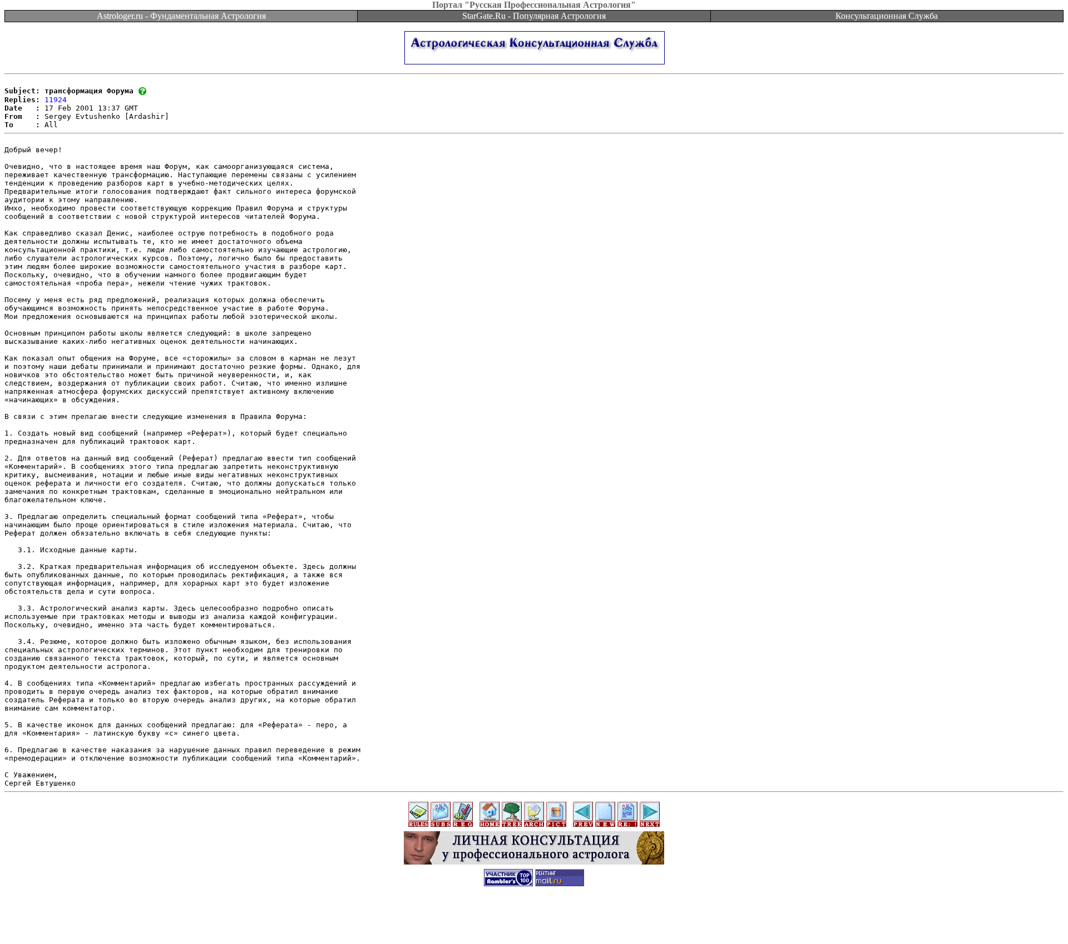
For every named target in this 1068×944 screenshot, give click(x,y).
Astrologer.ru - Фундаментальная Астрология (181, 16)
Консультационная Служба (886, 16)
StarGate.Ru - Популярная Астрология (534, 16)
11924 (55, 100)
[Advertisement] (534, 919)
